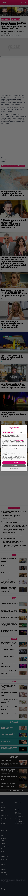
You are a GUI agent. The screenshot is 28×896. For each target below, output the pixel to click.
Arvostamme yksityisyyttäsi (8, 432)
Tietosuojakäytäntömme (14, 468)
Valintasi (20, 432)
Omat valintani (14, 465)
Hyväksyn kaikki (14, 462)
